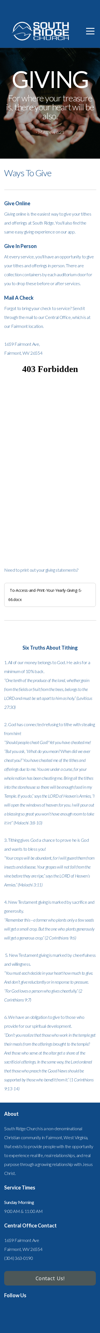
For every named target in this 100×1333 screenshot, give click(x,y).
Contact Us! (50, 1278)
